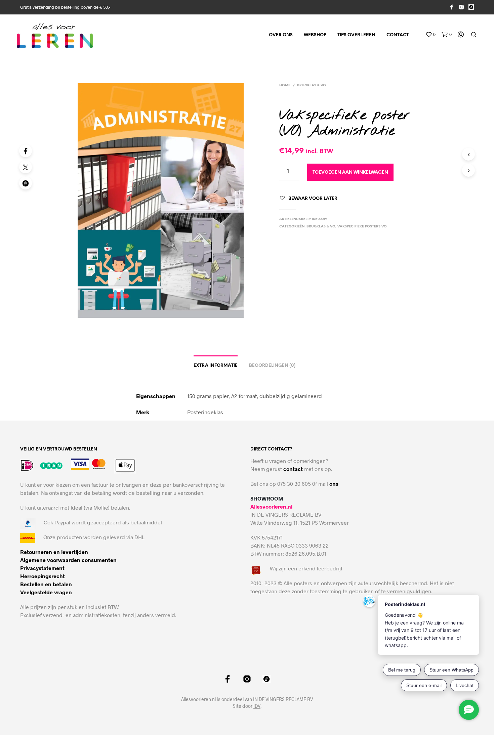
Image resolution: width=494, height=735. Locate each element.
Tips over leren (356, 35)
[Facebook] (25, 150)
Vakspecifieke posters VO (362, 226)
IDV (256, 706)
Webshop (315, 35)
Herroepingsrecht (42, 576)
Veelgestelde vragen (46, 592)
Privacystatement (42, 568)
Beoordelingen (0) (272, 365)
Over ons (281, 35)
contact (293, 469)
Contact (397, 35)
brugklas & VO (311, 85)
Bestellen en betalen (46, 584)
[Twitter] (25, 167)
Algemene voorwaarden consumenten (68, 560)
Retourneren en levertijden (54, 552)
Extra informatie (216, 365)
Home (284, 85)
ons (333, 483)
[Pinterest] (25, 183)
